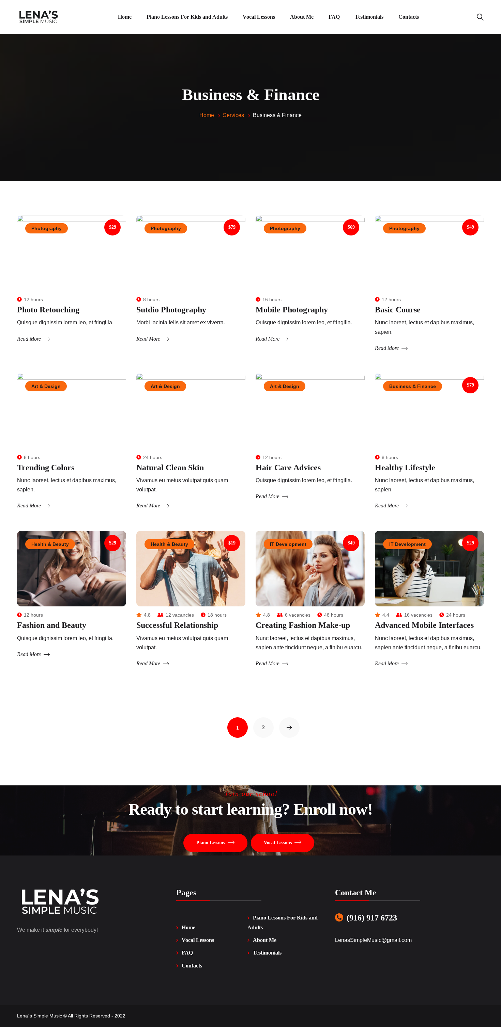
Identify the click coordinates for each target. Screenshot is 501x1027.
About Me (264, 940)
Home (188, 927)
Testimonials (267, 953)
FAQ (187, 953)
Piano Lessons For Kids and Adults (282, 922)
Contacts (192, 965)
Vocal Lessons (198, 940)
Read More (29, 339)
